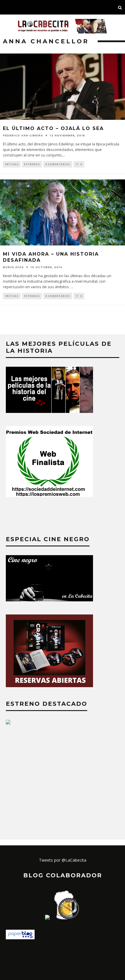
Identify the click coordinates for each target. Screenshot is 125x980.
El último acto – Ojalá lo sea (53, 128)
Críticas (12, 164)
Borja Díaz (13, 266)
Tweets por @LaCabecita (62, 860)
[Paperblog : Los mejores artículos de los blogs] (20, 937)
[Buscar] (120, 7)
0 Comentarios (57, 164)
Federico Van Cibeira (23, 135)
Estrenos (32, 164)
